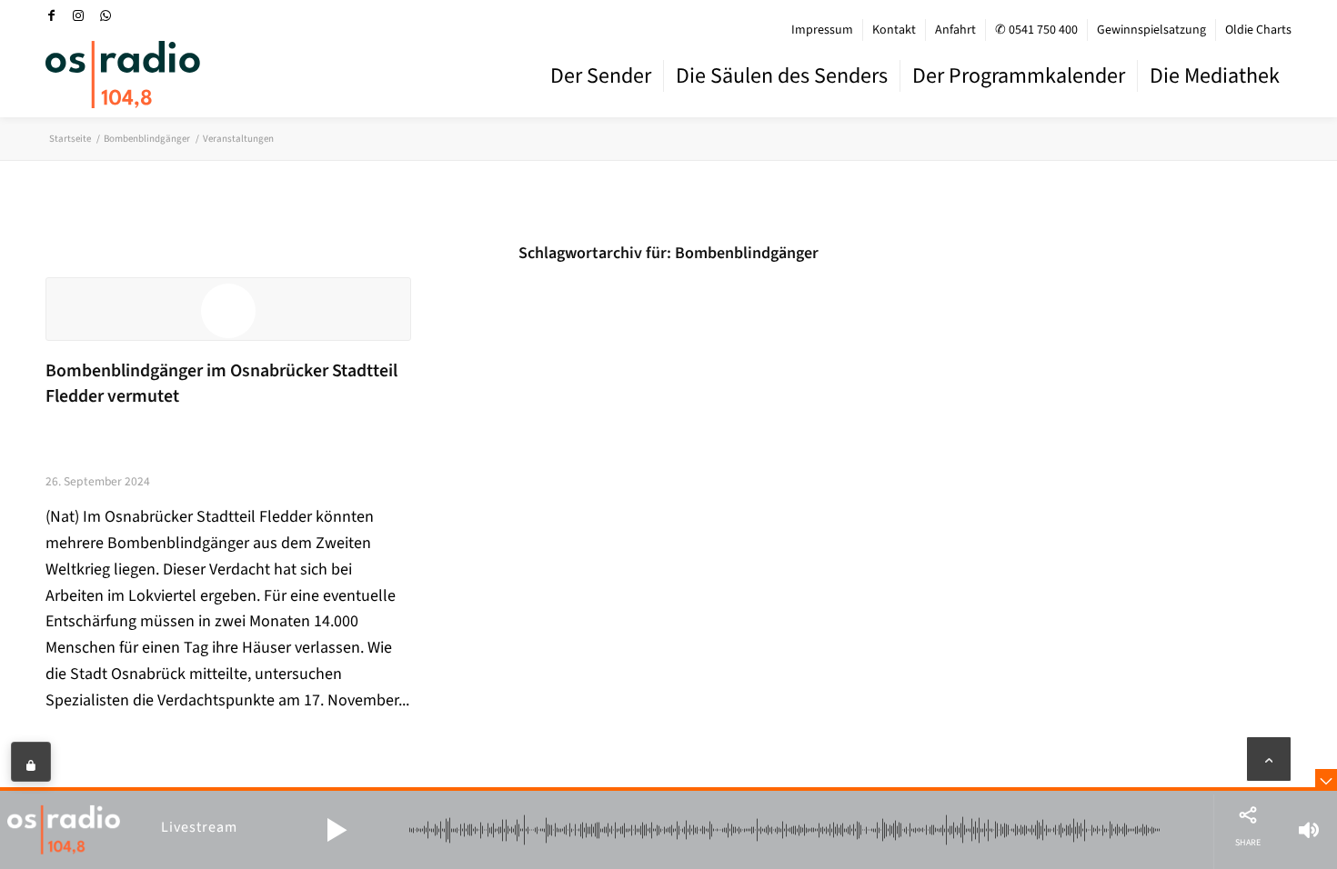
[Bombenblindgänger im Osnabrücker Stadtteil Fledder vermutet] (228, 309)
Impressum (822, 30)
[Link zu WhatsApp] (105, 15)
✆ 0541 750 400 (1036, 30)
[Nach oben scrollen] (1269, 759)
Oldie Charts (1258, 30)
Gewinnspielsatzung (1151, 30)
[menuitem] (822, 30)
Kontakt (894, 30)
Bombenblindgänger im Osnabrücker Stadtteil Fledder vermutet (221, 383)
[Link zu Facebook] (51, 15)
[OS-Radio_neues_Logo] (122, 74)
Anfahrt (955, 30)
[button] (336, 830)
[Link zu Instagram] (78, 15)
